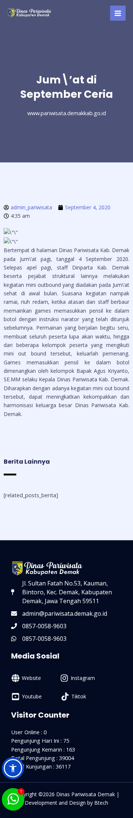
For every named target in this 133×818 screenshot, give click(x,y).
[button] (13, 768)
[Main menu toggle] (118, 13)
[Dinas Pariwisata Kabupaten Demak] (29, 13)
